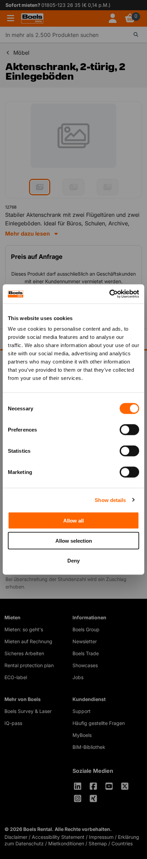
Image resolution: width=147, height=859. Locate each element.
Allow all (73, 521)
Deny (73, 561)
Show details (110, 500)
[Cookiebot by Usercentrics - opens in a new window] (109, 294)
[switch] (129, 429)
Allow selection (73, 540)
